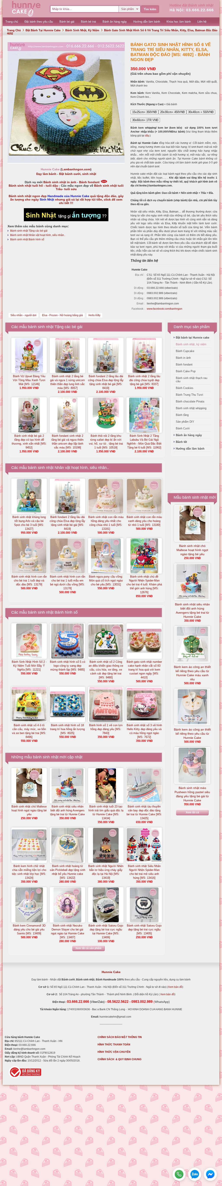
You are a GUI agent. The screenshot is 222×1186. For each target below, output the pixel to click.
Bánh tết (181, 442)
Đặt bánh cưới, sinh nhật (77, 174)
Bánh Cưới (183, 428)
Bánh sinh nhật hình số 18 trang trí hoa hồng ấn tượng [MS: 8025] (67, 729)
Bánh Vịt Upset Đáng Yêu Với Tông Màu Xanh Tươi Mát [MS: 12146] (29, 380)
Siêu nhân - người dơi (23, 315)
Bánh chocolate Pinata (190, 401)
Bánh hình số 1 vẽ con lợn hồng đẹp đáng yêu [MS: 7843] (105, 729)
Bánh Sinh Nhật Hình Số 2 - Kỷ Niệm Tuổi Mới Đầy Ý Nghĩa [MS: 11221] (29, 665)
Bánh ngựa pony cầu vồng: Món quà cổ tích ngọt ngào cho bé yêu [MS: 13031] (106, 580)
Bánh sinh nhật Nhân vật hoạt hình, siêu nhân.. (37, 235)
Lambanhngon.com (76, 169)
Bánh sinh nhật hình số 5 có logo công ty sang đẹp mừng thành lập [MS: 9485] (67, 665)
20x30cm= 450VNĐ (172, 112)
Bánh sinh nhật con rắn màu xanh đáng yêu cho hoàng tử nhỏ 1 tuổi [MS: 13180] (144, 521)
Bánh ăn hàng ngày (189, 435)
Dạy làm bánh (46, 174)
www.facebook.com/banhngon (164, 308)
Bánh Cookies (184, 388)
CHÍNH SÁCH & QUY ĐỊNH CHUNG (119, 1059)
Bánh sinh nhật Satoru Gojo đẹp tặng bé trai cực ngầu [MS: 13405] (144, 929)
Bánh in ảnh (183, 357)
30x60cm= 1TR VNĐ (145, 120)
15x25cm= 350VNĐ (144, 112)
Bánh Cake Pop (186, 371)
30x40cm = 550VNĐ (201, 112)
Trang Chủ (14, 30)
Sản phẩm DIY (185, 421)
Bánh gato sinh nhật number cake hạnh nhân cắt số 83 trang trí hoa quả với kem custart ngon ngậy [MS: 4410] (144, 669)
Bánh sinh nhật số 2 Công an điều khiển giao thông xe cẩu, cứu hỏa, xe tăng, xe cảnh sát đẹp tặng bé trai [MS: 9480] (106, 669)
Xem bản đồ (175, 986)
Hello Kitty (94, 315)
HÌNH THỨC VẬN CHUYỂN (114, 1051)
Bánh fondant (89, 182)
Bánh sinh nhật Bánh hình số (27, 239)
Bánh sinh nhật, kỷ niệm (82, 30)
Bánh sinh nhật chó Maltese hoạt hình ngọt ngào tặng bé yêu (29, 810)
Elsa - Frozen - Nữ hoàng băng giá (62, 315)
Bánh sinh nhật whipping (191, 408)
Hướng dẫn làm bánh (190, 448)
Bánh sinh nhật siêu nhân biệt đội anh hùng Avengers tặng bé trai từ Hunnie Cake (67, 810)
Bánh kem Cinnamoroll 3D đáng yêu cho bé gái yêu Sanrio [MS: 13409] (29, 929)
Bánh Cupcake (185, 351)
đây (147, 135)
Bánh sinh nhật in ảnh (59, 182)
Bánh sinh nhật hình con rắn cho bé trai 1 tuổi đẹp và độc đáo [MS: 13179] (29, 580)
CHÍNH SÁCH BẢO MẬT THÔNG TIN (120, 1037)
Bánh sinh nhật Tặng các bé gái (28, 230)
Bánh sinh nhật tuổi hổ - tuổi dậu (33, 185)
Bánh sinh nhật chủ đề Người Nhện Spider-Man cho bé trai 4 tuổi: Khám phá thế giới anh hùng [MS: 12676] (144, 584)
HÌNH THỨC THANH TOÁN (114, 1044)
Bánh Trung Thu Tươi (189, 394)
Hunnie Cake (111, 972)
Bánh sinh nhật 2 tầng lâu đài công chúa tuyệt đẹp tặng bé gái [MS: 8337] (144, 380)
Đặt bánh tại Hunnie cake (43, 30)
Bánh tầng (182, 415)
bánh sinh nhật (46, 757)
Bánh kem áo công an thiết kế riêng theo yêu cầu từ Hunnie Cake (192, 733)
